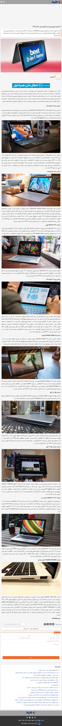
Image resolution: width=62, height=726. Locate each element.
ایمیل (29, 635)
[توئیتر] (50, 624)
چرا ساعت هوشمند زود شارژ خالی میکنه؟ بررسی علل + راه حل (42, 688)
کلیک (23, 720)
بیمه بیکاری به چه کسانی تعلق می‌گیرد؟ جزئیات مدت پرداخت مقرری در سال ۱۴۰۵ (37, 702)
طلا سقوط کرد (54, 685)
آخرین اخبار (57, 666)
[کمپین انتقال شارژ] (31, 85)
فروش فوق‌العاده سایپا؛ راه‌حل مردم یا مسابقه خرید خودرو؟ (43, 695)
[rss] (35, 718)
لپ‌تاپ (25, 629)
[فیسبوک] (47, 624)
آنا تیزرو (52, 77)
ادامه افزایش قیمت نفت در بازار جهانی (48, 670)
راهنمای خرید (33, 629)
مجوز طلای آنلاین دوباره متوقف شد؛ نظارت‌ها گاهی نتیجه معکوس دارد (40, 678)
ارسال (31, 657)
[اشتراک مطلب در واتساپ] (45, 624)
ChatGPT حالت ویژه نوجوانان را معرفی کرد (47, 683)
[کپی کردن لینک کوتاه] (13, 624)
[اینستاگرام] (27, 718)
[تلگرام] (53, 624)
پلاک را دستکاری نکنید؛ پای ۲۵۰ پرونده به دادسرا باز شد (44, 680)
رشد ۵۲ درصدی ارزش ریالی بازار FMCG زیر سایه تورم (44, 690)
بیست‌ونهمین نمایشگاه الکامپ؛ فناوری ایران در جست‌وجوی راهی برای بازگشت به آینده (36, 700)
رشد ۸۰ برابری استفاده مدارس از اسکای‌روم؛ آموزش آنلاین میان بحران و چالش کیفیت (36, 673)
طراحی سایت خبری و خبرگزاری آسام (29, 723)
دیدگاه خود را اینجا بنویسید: (52, 641)
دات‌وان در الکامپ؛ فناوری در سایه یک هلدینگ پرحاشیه (44, 692)
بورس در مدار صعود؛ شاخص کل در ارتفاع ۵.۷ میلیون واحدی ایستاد (40, 705)
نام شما (57, 635)
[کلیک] (56, 2)
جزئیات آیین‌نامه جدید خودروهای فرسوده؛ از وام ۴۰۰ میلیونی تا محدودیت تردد (38, 697)
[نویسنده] (58, 77)
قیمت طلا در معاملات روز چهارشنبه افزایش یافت (46, 675)
